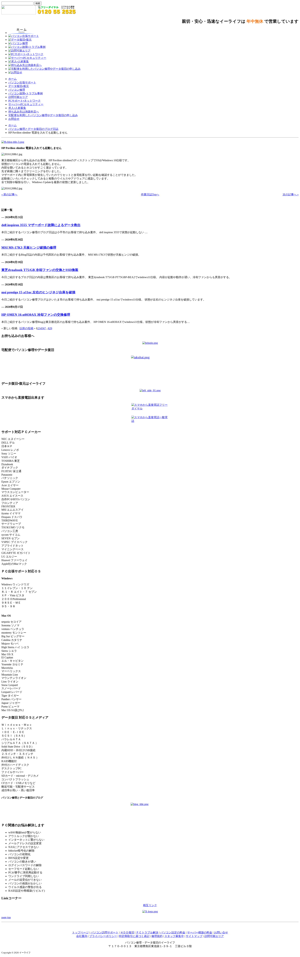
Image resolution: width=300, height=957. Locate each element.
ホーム (12, 78)
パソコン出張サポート (22, 82)
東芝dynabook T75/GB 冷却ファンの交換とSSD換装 (39, 270)
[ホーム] (18, 13)
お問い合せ (221, 932)
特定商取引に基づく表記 (134, 936)
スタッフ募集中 (174, 936)
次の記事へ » (291, 194)
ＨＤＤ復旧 (127, 932)
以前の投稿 (26, 328)
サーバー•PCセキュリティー (25, 104)
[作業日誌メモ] (12, 141)
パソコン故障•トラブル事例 (25, 93)
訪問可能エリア (18, 97)
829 (50, 328)
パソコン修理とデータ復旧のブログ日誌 (33, 128)
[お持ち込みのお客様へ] (150, 342)
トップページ (80, 932)
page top (6, 917)
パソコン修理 (16, 89)
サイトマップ (194, 936)
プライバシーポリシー (103, 936)
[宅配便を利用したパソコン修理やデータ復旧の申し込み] (150, 366)
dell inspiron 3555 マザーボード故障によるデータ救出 (41, 225)
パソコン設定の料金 (172, 932)
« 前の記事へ (9, 194)
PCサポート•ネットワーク (24, 100)
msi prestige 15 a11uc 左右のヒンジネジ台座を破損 (38, 292)
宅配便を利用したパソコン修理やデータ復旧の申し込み (43, 115)
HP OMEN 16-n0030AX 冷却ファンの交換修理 (35, 314)
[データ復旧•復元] (150, 390)
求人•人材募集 (17, 107)
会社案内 (81, 936)
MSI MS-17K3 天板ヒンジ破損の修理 (28, 247)
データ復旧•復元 (18, 86)
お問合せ (13, 118)
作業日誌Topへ (150, 194)
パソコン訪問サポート (104, 932)
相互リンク (150, 905)
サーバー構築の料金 (199, 932)
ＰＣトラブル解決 (147, 932)
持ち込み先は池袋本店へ (23, 111)
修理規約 (156, 936)
